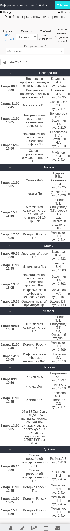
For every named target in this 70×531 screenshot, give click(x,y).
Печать (65, 12)
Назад (6, 12)
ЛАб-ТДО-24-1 (8, 37)
